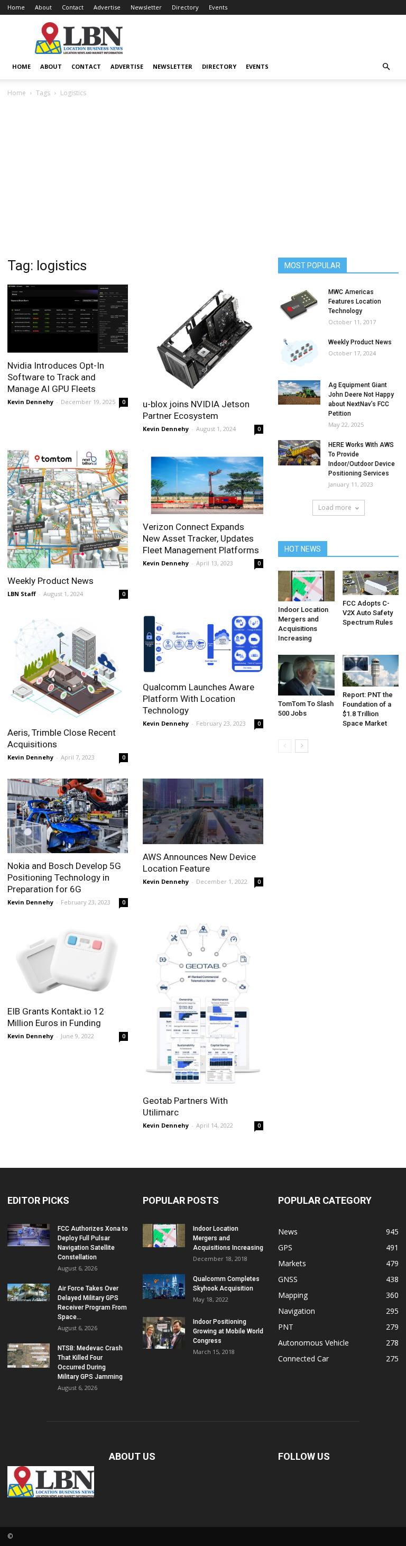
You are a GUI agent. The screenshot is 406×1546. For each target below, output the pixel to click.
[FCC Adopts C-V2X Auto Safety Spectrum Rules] (371, 583)
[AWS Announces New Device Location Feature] (203, 811)
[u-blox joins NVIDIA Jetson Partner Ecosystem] (203, 338)
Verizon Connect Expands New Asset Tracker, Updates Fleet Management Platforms (201, 538)
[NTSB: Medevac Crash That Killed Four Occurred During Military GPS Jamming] (28, 1355)
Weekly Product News (50, 580)
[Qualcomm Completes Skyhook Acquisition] (164, 1286)
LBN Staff (21, 594)
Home (16, 7)
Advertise (107, 7)
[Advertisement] (203, 178)
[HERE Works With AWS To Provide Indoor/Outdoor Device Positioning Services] (299, 452)
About (43, 7)
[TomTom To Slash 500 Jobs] (306, 675)
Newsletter (146, 7)
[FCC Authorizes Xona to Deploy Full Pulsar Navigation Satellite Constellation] (28, 1235)
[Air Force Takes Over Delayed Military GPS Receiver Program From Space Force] (28, 1292)
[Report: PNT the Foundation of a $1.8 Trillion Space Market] (371, 671)
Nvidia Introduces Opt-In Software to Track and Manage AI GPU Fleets (55, 377)
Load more (335, 507)
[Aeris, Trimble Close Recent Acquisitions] (67, 667)
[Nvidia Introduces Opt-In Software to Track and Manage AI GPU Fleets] (67, 319)
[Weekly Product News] (67, 509)
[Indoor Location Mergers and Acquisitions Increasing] (306, 586)
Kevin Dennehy (30, 402)
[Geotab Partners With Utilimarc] (203, 1005)
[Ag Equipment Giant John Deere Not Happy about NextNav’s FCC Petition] (299, 392)
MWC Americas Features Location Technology (354, 301)
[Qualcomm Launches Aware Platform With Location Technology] (203, 645)
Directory (185, 7)
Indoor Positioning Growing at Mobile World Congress (228, 1331)
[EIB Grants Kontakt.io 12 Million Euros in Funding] (67, 961)
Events (218, 7)
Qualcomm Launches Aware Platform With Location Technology (198, 699)
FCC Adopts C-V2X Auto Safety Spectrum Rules (368, 612)
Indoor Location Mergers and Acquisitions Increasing (228, 1238)
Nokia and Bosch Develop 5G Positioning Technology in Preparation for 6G (64, 877)
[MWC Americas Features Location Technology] (299, 304)
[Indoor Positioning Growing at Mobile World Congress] (164, 1333)
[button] (386, 67)
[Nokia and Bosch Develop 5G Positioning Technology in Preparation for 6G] (67, 816)
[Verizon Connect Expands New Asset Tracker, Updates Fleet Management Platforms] (203, 482)
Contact (73, 7)
